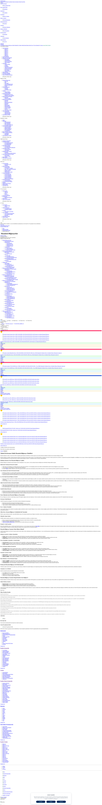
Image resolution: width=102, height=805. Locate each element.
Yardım (20, 1)
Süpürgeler (4, 121)
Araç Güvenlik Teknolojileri (9, 213)
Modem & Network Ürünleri (7, 96)
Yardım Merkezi (5, 672)
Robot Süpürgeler (5, 659)
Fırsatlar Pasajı (5, 728)
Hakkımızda (3, 630)
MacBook (6, 87)
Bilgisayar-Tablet (11, 45)
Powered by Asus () (9, 323)
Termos (6, 206)
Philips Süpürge (5, 688)
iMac (5, 82)
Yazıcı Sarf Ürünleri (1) (9, 309)
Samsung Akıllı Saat (6, 697)
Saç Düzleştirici (5, 665)
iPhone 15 (4, 746)
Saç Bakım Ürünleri (6, 141)
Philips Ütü (4, 692)
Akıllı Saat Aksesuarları (9, 67)
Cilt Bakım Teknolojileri (7, 140)
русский (4, 769)
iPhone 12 (6, 53)
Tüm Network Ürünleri (11, 273)
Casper (4, 712)
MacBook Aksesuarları (6, 93)
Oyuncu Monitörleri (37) (11, 285)
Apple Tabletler (7, 91)
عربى (3, 768)
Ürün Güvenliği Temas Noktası (8, 674)
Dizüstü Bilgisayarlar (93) (7, 240)
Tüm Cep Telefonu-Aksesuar (7, 74)
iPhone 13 (6, 52)
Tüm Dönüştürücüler (10, 302)
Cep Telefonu (5, 650)
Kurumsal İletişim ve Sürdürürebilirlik (9, 634)
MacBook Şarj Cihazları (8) (9, 276)
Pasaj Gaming (5, 639)
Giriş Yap (2, 3)
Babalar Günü (5, 737)
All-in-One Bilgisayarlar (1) (9, 256)
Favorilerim (10, 1)
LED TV (6, 192)
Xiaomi (4, 718)
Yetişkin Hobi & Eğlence (7, 183)
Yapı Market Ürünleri (6, 216)
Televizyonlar (5, 190)
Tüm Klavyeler (9, 287)
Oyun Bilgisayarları (8, 89)
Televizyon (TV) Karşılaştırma (8, 678)
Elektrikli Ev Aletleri (18, 45)
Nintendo (6, 165)
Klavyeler (6, 101)
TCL (3, 719)
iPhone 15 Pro (5, 748)
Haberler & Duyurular (6, 633)
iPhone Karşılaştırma (6, 677)
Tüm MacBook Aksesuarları (9, 275)
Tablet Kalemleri (7, 113)
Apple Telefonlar (5, 48)
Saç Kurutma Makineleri (9, 142)
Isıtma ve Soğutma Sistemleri (7, 132)
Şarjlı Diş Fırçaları (8, 149)
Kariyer (4, 635)
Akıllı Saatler (7, 59)
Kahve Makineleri (8, 129)
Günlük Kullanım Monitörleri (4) (12, 284)
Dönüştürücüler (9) (8, 301)
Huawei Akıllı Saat (6, 691)
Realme (4, 717)
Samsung (4, 709)
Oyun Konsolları (5, 163)
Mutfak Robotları (7, 127)
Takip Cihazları (7, 62)
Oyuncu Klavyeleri (8, 173)
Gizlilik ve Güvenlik (6, 636)
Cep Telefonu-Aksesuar (4, 45)
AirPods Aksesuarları (8, 68)
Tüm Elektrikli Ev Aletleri (7, 135)
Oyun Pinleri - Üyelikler (9, 168)
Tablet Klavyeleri (7, 112)
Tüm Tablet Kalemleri (10, 317)
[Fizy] (51, 771)
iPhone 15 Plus (5, 747)
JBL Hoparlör (5, 693)
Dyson (4, 710)
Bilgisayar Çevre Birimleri (7, 99)
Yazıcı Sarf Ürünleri (8, 109)
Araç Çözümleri (5, 212)
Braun (4, 711)
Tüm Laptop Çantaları (10, 306)
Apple (4, 708)
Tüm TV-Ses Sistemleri (6, 199)
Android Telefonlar (6, 56)
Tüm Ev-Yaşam (5, 217)
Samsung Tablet (5, 686)
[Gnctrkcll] (51, 784)
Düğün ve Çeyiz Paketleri (7, 727)
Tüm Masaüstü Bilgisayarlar (9, 251)
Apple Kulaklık (5, 689)
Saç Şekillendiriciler (8, 143)
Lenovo (4, 714)
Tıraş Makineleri (7, 146)
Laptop (4, 656)
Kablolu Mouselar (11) (10, 296)
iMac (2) (6, 254)
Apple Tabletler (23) (8, 264)
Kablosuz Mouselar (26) (11, 297)
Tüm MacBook (9, 243)
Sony (3, 720)
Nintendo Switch (5, 762)
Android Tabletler (8, 92)
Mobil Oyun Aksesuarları (9, 178)
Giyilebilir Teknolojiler (6, 58)
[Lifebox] (51, 780)
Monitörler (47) (7, 282)
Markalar (6, 1)
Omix (3, 715)
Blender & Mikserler (8, 128)
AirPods (6, 65)
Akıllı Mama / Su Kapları (9, 211)
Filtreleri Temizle (3, 235)
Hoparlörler (7, 103)
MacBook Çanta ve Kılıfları (9, 95)
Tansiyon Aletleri (7, 156)
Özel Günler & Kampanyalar (6, 724)
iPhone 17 (6, 49)
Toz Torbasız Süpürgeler (9, 124)
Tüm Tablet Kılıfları (10, 313)
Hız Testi (4, 644)
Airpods (4, 666)
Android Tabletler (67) (8, 266)
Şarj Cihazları (7, 70)
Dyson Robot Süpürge (6, 700)
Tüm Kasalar (9, 261)
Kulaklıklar (6, 66)
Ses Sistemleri (5, 196)
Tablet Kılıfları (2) (8, 312)
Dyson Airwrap (5, 758)
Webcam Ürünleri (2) (8, 303)
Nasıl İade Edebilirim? (6, 675)
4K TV (6, 193)
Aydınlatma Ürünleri (8, 208)
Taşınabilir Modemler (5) (11, 271)
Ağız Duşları (7, 150)
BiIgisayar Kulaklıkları (8, 102)
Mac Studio (7, 83)
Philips (4, 716)
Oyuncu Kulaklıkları (8, 175)
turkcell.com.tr (2, 0)
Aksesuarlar (5, 63)
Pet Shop (4, 210)
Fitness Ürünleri (7, 205)
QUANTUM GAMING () (19, 323)
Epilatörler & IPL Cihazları (7, 151)
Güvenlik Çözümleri (8, 209)
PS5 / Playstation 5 (6, 761)
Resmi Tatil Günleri (6, 734)
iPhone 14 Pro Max (6, 753)
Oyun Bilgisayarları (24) (9, 248)
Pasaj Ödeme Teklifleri (6, 735)
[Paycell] (51, 782)
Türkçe (4, 766)
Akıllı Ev (4, 641)
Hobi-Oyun (31, 45)
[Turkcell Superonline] (51, 773)
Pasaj (3, 228)
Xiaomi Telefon (5, 695)
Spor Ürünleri (5, 204)
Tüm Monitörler (9, 283)
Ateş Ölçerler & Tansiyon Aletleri (8, 154)
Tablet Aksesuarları (6, 110)
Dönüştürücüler (7, 106)
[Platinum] (51, 775)
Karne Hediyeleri (5, 732)
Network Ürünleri (8, 98)
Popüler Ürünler (4, 741)
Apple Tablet (5, 694)
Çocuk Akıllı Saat (5, 663)
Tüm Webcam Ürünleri (11, 304)
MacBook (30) (7, 242)
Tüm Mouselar (9, 295)
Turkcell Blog (5, 640)
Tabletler (4, 90)
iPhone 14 (6, 51)
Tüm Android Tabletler (11, 267)
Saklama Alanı (7, 171)
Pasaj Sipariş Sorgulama (7, 676)
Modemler (6, 97)
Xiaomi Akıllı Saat (6, 696)
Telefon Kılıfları (7, 64)
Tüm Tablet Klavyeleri (10, 315)
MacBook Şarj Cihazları (9, 94)
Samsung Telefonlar (6, 683)
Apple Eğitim (5, 726)
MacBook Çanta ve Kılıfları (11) (10, 278)
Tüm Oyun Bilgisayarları (11, 249)
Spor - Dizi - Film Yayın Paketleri (10, 169)
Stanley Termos (5, 702)
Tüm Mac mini (9, 253)
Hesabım (5, 3)
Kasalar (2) (6, 260)
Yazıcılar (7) (7, 307)
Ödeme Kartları (5, 184)
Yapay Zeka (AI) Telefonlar (7, 57)
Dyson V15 (4, 759)
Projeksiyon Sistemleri (6, 195)
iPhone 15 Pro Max (6, 749)
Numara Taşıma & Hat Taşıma (8, 643)
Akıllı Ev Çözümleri (6, 207)
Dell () (3, 323)
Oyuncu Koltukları (8, 176)
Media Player (5, 198)
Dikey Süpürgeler (8, 123)
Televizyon (4, 661)
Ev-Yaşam (41, 45)
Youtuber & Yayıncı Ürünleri (7, 181)
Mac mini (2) (7, 252)
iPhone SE (6, 55)
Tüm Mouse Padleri (10, 300)
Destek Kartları (7, 167)
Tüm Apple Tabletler (10, 265)
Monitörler (6, 100)
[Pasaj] (1, 2)
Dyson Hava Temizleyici (7, 690)
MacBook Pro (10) (10, 245)
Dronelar (4, 182)
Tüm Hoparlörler (9, 293)
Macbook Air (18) (10, 244)
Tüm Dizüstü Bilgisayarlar (9, 241)
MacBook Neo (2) (10, 246)
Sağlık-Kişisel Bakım (25, 45)
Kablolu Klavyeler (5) (10, 288)
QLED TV (6, 194)
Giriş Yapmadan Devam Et (4, 225)
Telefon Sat (4, 679)
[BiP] (51, 777)
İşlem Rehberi (5, 673)
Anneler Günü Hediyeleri (7, 736)
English (4, 767)
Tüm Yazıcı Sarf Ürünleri (11, 310)
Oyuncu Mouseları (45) (11, 298)
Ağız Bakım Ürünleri (6, 148)
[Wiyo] (51, 789)
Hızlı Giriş (2, 224)
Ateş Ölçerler (7, 155)
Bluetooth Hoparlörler (8, 197)
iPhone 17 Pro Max (6, 745)
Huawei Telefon (5, 701)
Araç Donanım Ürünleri (9, 214)
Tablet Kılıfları (7, 111)
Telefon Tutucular (8, 71)
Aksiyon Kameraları (8, 180)
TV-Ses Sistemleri (36, 45)
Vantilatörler (7, 133)
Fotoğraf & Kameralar (6, 179)
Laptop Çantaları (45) (8, 305)
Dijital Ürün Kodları (6, 166)
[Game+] (51, 786)
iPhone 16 (4, 744)
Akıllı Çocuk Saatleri (8, 61)
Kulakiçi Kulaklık (6, 664)
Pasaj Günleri (5, 729)
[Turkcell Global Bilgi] (51, 788)
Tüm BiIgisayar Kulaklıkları (11, 291)
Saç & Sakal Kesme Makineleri (10, 147)
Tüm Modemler (9, 270)
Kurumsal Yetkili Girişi (4, 226)
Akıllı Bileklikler (7, 60)
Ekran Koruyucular (8, 69)
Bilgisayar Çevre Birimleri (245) (8, 280)
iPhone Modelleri (5, 652)
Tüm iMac (8, 255)
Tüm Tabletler (7, 263)
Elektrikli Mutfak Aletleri (7, 125)
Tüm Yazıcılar (9, 308)
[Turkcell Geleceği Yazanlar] (51, 791)
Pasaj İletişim (5, 637)
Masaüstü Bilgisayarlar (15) (7, 250)
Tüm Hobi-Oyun (5, 185)
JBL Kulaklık (5, 684)
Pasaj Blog (23, 1)
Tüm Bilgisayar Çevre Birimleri (10, 281)
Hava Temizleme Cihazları (7, 131)
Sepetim (2, 44)
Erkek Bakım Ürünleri (6, 145)
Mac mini (6, 81)
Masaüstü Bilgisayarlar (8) (9, 258)
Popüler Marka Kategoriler (6, 681)
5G (3, 642)
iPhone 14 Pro (5, 752)
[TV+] (51, 779)
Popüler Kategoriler (4, 648)
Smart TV (6, 191)
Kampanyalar (2, 1)
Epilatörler (6, 152)
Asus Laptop (5, 698)
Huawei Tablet (5, 699)
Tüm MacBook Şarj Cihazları (12, 277)
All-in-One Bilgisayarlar (9, 84)
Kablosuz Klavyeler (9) (11, 289)
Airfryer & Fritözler (8, 126)
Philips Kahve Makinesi (7, 685)
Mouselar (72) (7, 294)
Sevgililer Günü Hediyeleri (7, 731)
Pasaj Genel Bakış (6, 632)
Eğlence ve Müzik (8, 170)
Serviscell (6, 215)
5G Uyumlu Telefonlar (6, 73)
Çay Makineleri (7, 130)
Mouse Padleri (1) (8, 299)
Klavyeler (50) (7, 286)
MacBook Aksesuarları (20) (7, 274)
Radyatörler (7, 134)
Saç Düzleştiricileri (8, 144)
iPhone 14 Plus (5, 751)
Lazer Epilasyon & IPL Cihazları (10, 153)
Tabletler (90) (5, 262)
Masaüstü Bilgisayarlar (6, 80)
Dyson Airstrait (5, 760)
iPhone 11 (6, 54)
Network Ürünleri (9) (8, 272)
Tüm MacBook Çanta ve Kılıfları (12, 279)
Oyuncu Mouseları (8, 174)
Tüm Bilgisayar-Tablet (6, 114)
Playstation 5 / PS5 (8, 164)
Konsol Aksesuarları (8, 177)
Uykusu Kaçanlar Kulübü (7, 730)
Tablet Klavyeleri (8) (8, 314)
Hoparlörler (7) (7, 292)
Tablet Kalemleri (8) (8, 316)
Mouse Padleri (7, 105)
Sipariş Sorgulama (15, 1)
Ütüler (4, 120)
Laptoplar (6, 88)
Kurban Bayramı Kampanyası (8, 733)
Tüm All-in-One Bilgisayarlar (12, 257)
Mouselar (6, 104)
